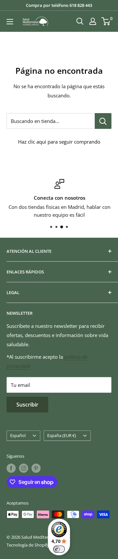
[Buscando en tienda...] (103, 121)
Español (18, 435)
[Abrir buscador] (80, 21)
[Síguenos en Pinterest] (36, 468)
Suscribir (27, 404)
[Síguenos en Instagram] (23, 468)
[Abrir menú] (10, 21)
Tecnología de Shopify (28, 545)
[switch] (59, 549)
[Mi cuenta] (92, 21)
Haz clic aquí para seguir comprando (59, 141)
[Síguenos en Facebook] (11, 468)
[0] (106, 21)
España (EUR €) (61, 435)
